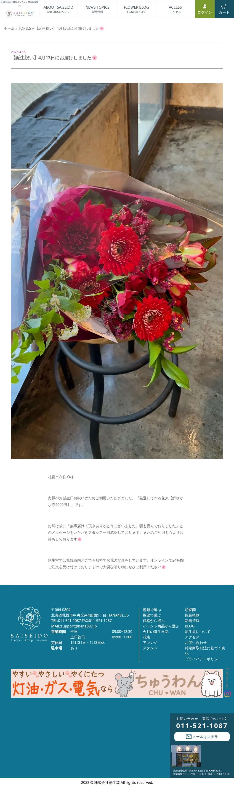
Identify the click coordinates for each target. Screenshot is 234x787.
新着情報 (192, 620)
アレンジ (150, 642)
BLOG (190, 626)
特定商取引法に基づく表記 (205, 650)
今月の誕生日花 (155, 631)
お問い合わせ (196, 642)
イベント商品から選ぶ (161, 626)
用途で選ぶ (152, 615)
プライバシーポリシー (203, 658)
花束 (146, 637)
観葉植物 (192, 615)
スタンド (150, 647)
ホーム (9, 28)
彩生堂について (197, 631)
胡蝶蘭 (190, 609)
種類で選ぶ (152, 609)
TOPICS (24, 28)
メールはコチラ (204, 736)
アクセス (192, 637)
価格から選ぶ (154, 620)
